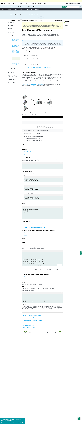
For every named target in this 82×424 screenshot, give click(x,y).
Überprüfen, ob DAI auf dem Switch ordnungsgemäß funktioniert (34, 227)
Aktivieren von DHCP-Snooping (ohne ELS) (15, 46)
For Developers (36, 6)
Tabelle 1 (42, 112)
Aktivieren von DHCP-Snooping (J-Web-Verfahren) (31, 318)
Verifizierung (66, 26)
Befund (25, 154)
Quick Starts (20, 6)
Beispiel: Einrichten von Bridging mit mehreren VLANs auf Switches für (36, 69)
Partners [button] (27, 3)
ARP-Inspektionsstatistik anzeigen (28, 325)
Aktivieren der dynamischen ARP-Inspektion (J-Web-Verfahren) (33, 322)
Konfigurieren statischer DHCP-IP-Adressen (15, 48)
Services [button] (21, 3)
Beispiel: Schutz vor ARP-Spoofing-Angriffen (16, 58)
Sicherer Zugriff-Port (26, 323)
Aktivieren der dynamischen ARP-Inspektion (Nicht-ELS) (32, 320)
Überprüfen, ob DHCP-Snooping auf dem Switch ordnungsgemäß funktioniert (36, 225)
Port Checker (37, 9)
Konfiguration (67, 25)
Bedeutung (25, 235)
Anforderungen (67, 22)
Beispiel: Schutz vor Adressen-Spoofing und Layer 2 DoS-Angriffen (15, 51)
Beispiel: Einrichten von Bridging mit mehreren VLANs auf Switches (33, 84)
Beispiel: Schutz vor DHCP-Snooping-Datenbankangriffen (16, 55)
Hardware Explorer (29, 9)
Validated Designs (28, 6)
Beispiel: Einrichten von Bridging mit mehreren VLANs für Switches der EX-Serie (38, 67)
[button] (79, 418)
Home (9, 12)
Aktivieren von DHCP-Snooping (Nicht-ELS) (30, 317)
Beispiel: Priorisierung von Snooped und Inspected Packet (16, 61)
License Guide (13, 6)
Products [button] (14, 3)
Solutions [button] (8, 3)
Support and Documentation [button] (36, 3)
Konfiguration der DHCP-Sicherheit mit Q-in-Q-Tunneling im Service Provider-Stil (16, 65)
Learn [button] (45, 3)
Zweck (25, 232)
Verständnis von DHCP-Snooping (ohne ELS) (15, 40)
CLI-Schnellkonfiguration (28, 151)
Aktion (25, 233)
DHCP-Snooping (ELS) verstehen (15, 37)
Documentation (5, 6)
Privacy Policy (3, 422)
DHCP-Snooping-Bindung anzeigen (29, 327)
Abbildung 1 (33, 85)
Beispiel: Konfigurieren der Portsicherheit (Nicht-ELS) (32, 315)
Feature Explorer (21, 9)
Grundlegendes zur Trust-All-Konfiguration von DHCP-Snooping (16, 42)
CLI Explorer (16, 9)
